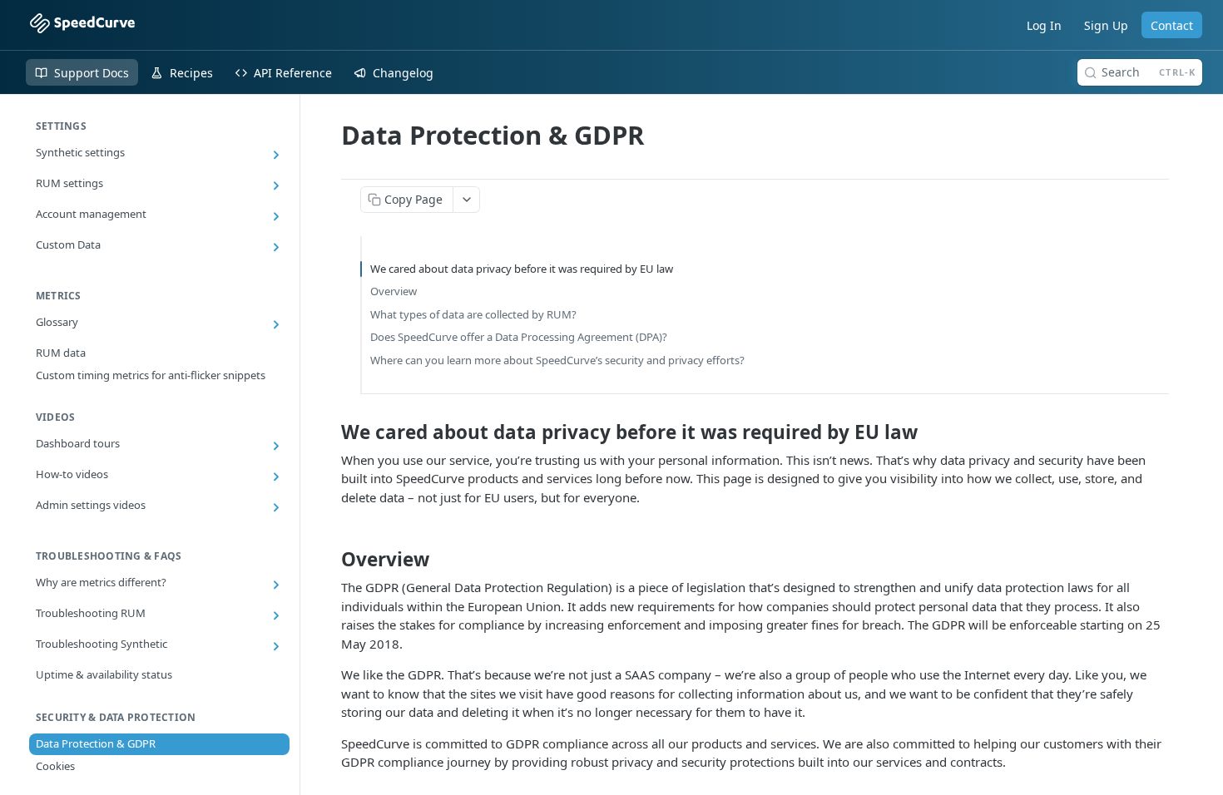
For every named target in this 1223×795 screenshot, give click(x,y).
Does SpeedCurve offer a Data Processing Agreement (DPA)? (518, 336)
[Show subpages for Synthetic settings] (276, 154)
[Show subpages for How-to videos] (276, 476)
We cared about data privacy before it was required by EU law (521, 268)
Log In (1044, 25)
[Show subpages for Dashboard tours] (276, 445)
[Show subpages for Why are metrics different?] (276, 584)
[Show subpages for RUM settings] (276, 185)
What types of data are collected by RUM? (473, 314)
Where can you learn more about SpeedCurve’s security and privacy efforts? (557, 360)
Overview (393, 291)
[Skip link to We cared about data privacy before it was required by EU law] (330, 432)
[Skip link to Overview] (330, 559)
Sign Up (1106, 25)
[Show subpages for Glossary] (276, 324)
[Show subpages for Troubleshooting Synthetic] (276, 646)
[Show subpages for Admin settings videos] (276, 507)
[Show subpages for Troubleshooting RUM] (276, 615)
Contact (1172, 25)
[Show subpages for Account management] (276, 216)
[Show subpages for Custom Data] (276, 247)
